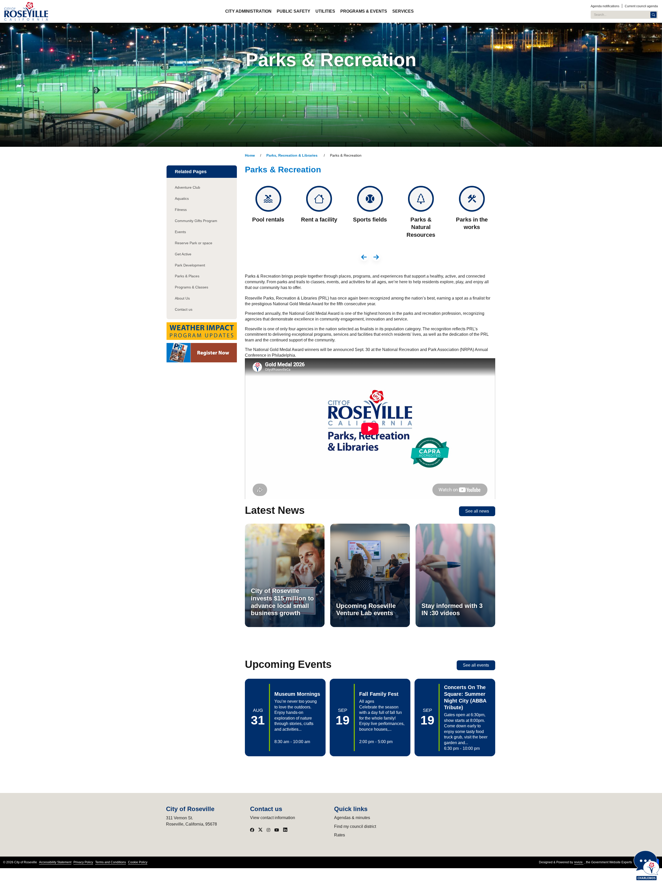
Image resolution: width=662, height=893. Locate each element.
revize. (578, 862)
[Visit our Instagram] (268, 830)
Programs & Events (363, 11)
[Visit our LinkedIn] (285, 830)
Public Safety (293, 11)
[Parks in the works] (471, 215)
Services (403, 11)
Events (180, 232)
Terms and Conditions (110, 862)
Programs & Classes (191, 287)
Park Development (190, 265)
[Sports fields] (370, 215)
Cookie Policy (137, 862)
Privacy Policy (83, 862)
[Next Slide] (376, 257)
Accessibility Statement (55, 862)
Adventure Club (187, 187)
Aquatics (182, 198)
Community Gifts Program (196, 221)
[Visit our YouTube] (276, 830)
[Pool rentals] (268, 215)
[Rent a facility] (319, 215)
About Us (182, 298)
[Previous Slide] (364, 257)
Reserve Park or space (193, 243)
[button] (285, 717)
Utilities (325, 11)
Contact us (183, 309)
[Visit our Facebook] (252, 830)
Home (250, 155)
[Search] (653, 15)
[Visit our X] (260, 830)
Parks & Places (187, 276)
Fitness (181, 210)
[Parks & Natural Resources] (420, 215)
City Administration (248, 11)
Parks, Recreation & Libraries (292, 155)
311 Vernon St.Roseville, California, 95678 (191, 821)
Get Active (183, 254)
